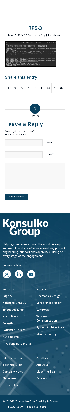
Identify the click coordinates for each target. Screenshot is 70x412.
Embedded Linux (13, 309)
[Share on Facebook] (8, 88)
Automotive (11, 337)
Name (50, 142)
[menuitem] (52, 7)
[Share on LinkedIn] (35, 88)
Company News (13, 371)
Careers (41, 378)
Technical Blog (12, 365)
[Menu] (60, 7)
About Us (42, 365)
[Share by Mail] (61, 88)
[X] (7, 277)
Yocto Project (12, 316)
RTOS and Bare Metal (17, 343)
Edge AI (7, 296)
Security (8, 323)
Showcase (9, 378)
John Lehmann (54, 35)
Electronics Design (48, 296)
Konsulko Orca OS (14, 303)
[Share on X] (15, 88)
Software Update (14, 330)
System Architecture (50, 327)
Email (50, 154)
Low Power (43, 309)
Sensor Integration (49, 303)
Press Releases (12, 385)
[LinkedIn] (19, 277)
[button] (52, 7)
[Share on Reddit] (55, 88)
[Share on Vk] (48, 88)
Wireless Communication (46, 318)
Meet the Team (46, 371)
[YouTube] (31, 277)
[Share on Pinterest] (28, 88)
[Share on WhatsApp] (22, 88)
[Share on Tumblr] (41, 88)
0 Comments (33, 35)
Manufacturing (46, 334)
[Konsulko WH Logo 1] (29, 7)
